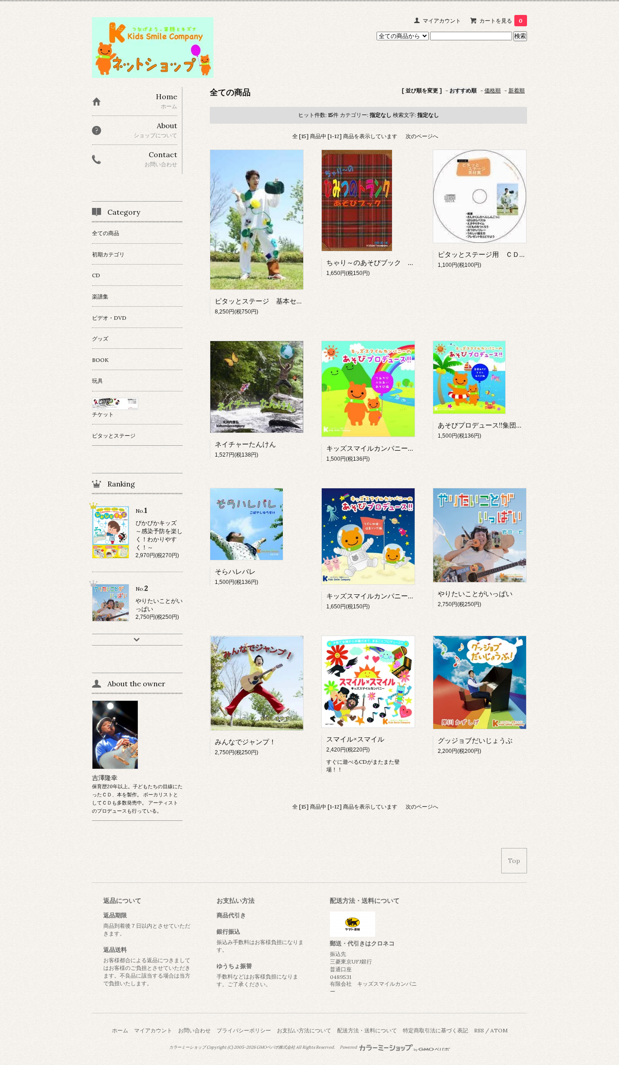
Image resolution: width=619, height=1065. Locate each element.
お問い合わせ (194, 1030)
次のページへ (422, 136)
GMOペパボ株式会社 (275, 1047)
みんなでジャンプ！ (245, 741)
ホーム (120, 1030)
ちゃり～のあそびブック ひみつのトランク (397, 262)
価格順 (492, 90)
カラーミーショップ (187, 1047)
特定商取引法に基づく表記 (435, 1030)
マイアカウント (442, 20)
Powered (349, 1047)
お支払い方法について (304, 1030)
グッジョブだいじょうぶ (475, 740)
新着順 (516, 90)
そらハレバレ (235, 571)
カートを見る (500, 20)
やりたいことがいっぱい (475, 593)
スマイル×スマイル (355, 739)
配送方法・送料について (367, 1030)
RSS (479, 1030)
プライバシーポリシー (244, 1030)
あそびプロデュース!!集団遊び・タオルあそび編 (511, 425)
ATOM (499, 1030)
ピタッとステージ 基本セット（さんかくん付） (289, 301)
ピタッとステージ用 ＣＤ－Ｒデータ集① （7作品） (521, 254)
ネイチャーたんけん (245, 444)
